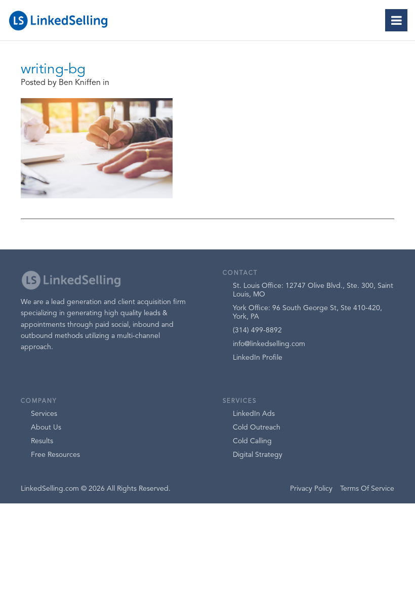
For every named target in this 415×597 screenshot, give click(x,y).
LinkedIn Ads (254, 413)
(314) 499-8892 (257, 330)
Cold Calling (252, 441)
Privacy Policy (311, 488)
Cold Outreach (256, 427)
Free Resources (55, 454)
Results (42, 441)
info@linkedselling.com (269, 344)
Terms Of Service (367, 488)
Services (44, 413)
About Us (46, 427)
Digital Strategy (257, 454)
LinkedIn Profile (257, 357)
